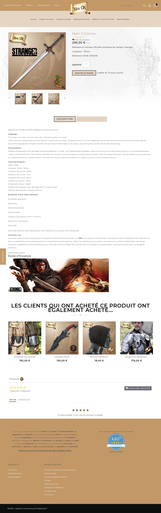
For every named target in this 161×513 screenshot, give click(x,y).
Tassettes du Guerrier (25, 357)
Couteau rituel (62, 357)
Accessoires (44, 5)
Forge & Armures (12, 5)
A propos (47, 480)
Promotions (12, 470)
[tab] (12, 400)
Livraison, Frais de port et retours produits (59, 470)
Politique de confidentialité (54, 487)
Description (65, 119)
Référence (77, 56)
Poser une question (82, 40)
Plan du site (48, 494)
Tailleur (29, 5)
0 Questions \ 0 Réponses (20, 391)
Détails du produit (91, 119)
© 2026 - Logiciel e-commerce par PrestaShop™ (27, 508)
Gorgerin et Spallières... (136, 357)
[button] (138, 388)
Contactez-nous (50, 491)
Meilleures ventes (14, 477)
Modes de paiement (51, 484)
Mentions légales (50, 473)
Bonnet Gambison (99, 357)
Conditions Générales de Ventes (55, 477)
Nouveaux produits (15, 473)
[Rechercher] (144, 6)
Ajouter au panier (84, 73)
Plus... (57, 5)
